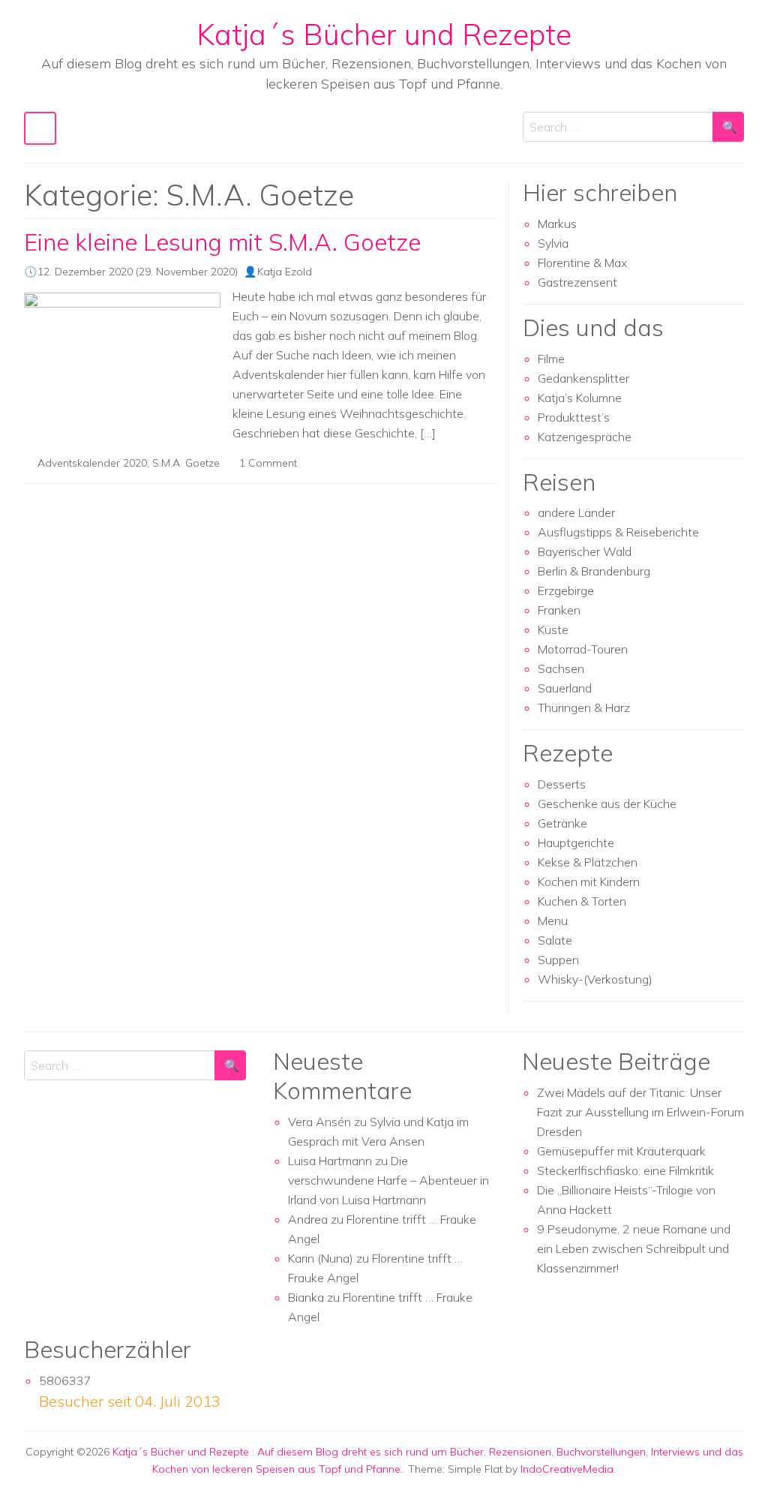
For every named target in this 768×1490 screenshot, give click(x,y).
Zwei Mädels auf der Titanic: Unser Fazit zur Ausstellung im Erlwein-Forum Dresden (640, 1112)
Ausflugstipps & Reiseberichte (618, 531)
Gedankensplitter (583, 378)
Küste (553, 629)
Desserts (562, 784)
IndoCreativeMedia (567, 1469)
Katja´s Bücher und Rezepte (384, 34)
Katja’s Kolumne (580, 397)
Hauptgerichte (576, 842)
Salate (555, 940)
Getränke (562, 823)
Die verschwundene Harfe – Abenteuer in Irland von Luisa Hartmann (388, 1180)
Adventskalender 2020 (92, 463)
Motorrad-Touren (583, 648)
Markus (557, 223)
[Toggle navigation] (40, 128)
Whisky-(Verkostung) (595, 979)
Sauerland (565, 687)
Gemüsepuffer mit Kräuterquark (621, 1150)
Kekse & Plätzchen (588, 862)
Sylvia (553, 243)
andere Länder (576, 512)
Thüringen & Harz (584, 707)
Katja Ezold (284, 271)
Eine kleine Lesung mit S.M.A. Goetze (222, 242)
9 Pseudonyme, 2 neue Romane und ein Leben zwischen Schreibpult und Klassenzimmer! (633, 1248)
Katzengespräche (585, 436)
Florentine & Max (582, 262)
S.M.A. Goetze (186, 463)
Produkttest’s (574, 417)
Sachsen (561, 668)
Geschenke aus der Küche (607, 803)
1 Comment (268, 463)
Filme (551, 358)
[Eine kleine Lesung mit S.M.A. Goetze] (122, 362)
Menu (553, 920)
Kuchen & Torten (582, 901)
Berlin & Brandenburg (594, 570)
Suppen (558, 959)
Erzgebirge (566, 590)
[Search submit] (728, 127)
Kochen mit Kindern (589, 881)
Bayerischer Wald (585, 551)
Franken (559, 609)
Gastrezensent (577, 282)
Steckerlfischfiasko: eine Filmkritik (625, 1170)
